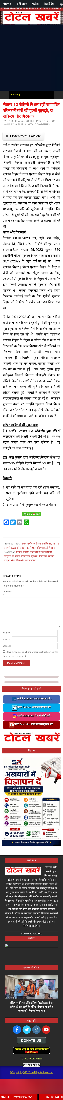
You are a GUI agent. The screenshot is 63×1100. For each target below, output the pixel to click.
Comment (7, 593)
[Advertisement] (31, 57)
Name (6, 632)
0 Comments (42, 124)
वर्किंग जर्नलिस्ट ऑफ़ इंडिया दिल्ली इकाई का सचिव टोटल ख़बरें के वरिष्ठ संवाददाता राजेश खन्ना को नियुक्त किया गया (31, 1006)
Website (7, 646)
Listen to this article (25, 136)
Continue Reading (31, 933)
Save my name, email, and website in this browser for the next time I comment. (30, 654)
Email (6, 639)
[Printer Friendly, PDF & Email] (31, 514)
